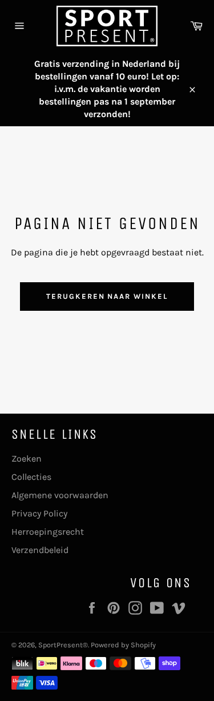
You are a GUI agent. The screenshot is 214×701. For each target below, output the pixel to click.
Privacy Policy (39, 513)
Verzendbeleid (39, 549)
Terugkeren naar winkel (107, 296)
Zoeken (26, 458)
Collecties (31, 476)
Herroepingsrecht (47, 531)
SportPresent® (63, 644)
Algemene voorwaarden (59, 495)
